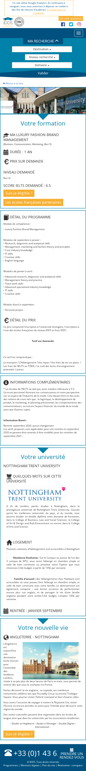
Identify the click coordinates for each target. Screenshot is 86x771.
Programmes (10, 765)
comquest (77, 765)
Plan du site (48, 765)
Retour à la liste (14, 83)
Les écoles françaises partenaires (33, 202)
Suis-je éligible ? (18, 193)
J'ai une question (71, 18)
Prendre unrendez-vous (72, 755)
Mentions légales (30, 765)
